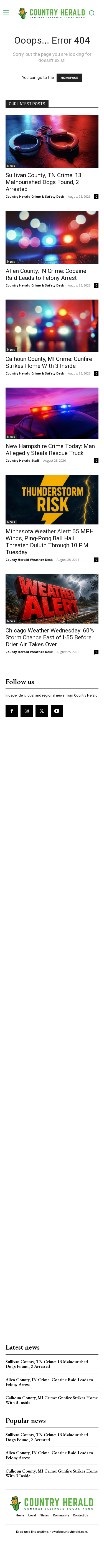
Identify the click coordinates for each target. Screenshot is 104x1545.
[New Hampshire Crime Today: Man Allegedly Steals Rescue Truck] (52, 413)
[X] (41, 711)
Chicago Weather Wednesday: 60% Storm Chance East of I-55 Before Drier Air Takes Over (50, 637)
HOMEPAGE (69, 78)
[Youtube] (57, 711)
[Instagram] (27, 711)
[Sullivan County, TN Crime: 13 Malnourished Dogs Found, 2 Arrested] (52, 141)
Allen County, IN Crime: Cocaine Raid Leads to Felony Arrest (46, 274)
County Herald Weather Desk (29, 559)
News (11, 166)
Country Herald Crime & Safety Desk (35, 196)
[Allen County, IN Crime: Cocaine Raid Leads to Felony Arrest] (52, 237)
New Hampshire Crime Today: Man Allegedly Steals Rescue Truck (50, 449)
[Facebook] (12, 711)
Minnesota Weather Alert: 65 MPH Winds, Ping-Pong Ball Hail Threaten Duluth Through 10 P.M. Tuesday (50, 542)
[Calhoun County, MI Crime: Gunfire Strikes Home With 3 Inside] (52, 326)
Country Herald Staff (22, 460)
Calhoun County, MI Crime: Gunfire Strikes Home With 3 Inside (49, 362)
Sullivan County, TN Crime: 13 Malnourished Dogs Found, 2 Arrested (44, 182)
